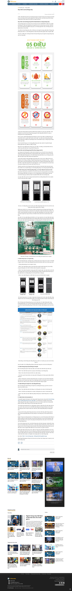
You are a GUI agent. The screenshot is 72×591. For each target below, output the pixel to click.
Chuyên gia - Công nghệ (24, 7)
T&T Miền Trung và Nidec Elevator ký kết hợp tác (12, 492)
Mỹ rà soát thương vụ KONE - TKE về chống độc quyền (30, 534)
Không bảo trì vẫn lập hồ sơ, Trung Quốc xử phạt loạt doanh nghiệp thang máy (11, 535)
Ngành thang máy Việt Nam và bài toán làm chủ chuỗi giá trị (25, 469)
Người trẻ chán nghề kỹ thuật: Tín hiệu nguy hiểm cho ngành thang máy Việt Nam (12, 566)
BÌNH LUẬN (52, 452)
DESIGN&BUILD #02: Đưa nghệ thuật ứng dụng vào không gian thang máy (36, 481)
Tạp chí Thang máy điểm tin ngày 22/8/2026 (13, 480)
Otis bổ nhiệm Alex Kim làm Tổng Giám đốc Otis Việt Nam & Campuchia (20, 534)
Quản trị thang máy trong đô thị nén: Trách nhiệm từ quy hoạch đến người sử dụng (25, 553)
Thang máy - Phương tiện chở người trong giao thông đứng (37, 565)
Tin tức (46, 512)
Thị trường (10, 512)
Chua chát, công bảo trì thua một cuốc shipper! (25, 565)
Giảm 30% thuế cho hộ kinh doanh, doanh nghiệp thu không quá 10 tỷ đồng (25, 492)
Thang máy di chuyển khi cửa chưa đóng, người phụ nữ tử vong (37, 469)
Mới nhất (9, 458)
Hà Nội (63, 0)
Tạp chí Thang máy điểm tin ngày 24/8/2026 (25, 480)
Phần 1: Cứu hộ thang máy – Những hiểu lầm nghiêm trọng (34, 436)
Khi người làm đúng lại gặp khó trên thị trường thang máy (37, 553)
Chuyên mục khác (11, 509)
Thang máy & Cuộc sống (12, 542)
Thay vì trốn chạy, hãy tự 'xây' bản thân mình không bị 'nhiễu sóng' (13, 553)
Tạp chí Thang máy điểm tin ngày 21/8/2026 (13, 469)
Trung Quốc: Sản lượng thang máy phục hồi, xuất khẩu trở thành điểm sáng (38, 534)
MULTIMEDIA (48, 459)
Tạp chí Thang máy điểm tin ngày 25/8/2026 (37, 492)
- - (53, 13)
